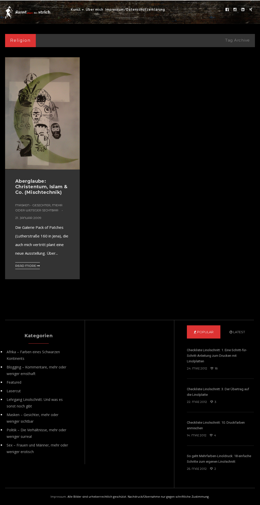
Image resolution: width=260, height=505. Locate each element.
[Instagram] (235, 9)
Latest (238, 332)
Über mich (94, 9)
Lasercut (14, 390)
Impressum (58, 496)
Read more (26, 266)
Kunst (76, 9)
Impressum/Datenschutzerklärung (135, 9)
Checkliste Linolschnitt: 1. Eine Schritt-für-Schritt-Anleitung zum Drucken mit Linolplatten (217, 355)
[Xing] (251, 9)
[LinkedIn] (243, 9)
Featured (14, 382)
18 (216, 368)
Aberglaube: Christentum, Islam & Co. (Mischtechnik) (41, 186)
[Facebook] (227, 9)
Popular (205, 332)
